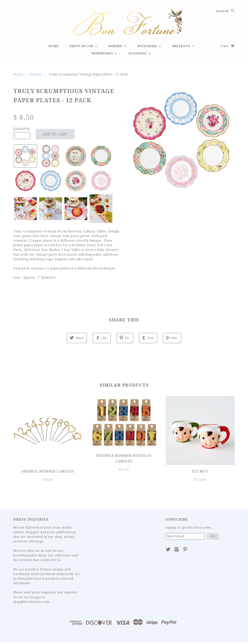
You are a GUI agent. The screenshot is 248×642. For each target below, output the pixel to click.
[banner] (124, 21)
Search (222, 11)
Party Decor (82, 46)
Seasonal (138, 53)
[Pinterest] (185, 549)
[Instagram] (176, 549)
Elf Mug (200, 471)
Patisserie (148, 46)
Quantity (21, 129)
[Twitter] (168, 549)
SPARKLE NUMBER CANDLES (48, 471)
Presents (181, 46)
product (36, 74)
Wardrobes (103, 53)
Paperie (115, 46)
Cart (225, 46)
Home (54, 46)
